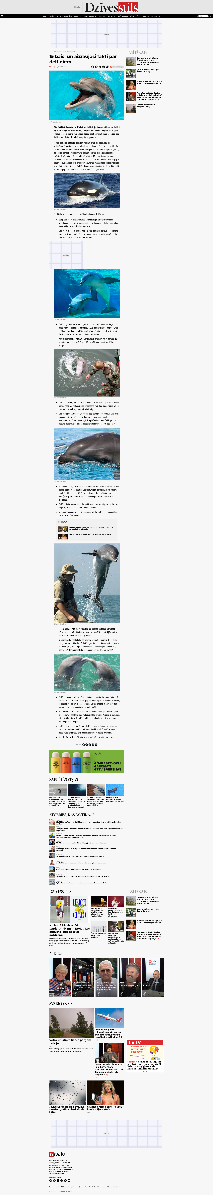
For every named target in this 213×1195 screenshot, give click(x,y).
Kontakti (115, 1187)
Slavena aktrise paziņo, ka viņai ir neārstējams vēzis (90, 534)
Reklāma (58, 1187)
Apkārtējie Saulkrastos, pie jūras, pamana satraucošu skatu (81, 883)
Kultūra (51, 16)
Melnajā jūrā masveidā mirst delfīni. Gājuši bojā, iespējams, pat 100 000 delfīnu (57, 801)
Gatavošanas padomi (106, 16)
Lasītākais (136, 52)
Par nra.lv (51, 1187)
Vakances (109, 1187)
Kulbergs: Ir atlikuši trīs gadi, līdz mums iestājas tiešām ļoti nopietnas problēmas (86, 850)
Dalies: (78, 745)
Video (56, 953)
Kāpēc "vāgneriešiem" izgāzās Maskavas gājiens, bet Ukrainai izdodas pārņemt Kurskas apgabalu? (86, 836)
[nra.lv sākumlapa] (77, 7)
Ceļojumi (77, 16)
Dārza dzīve (135, 16)
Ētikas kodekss (101, 1187)
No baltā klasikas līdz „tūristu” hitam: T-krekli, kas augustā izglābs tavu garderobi (69, 930)
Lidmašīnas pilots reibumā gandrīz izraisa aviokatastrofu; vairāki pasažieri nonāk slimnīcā (108, 1033)
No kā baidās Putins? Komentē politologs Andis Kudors (80, 856)
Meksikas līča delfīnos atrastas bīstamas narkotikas (115, 799)
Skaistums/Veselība (64, 16)
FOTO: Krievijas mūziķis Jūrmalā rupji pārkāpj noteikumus (81, 843)
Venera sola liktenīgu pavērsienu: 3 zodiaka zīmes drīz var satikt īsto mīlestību (116, 938)
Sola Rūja (52, 67)
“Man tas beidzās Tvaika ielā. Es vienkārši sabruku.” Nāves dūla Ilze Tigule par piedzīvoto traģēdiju (149, 96)
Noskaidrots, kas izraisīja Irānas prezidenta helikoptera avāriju (82, 876)
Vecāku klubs (122, 16)
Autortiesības (92, 1187)
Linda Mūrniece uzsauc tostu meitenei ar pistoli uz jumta (81, 863)
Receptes (145, 16)
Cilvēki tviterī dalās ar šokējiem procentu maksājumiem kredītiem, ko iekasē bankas (89, 823)
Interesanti (155, 16)
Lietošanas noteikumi (82, 1187)
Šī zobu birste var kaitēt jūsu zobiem (98, 935)
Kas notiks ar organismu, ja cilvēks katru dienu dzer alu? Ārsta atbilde (97, 912)
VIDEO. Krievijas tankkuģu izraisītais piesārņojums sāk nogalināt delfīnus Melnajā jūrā (95, 801)
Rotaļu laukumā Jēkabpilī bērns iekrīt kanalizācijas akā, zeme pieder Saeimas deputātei (89, 830)
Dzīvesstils (57, 52)
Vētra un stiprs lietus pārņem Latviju (147, 106)
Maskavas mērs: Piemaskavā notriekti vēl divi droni (78, 870)
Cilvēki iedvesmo (89, 16)
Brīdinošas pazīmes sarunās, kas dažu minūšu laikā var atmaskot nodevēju (115, 913)
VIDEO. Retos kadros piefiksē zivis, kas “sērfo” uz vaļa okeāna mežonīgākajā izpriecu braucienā (77, 802)
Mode (44, 16)
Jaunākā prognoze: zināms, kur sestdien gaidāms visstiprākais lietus (66, 1109)
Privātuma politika (70, 1187)
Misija (63, 1187)
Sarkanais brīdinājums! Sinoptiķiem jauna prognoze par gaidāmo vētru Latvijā (148, 61)
